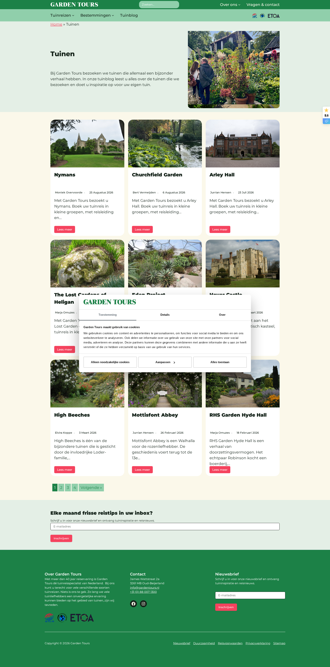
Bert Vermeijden (144, 192)
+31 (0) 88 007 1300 (143, 592)
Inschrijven (61, 538)
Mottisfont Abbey (155, 415)
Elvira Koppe (63, 432)
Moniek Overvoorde (68, 192)
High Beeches (72, 415)
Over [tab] (222, 314)
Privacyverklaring (258, 643)
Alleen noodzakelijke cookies (110, 362)
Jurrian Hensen (220, 192)
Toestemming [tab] (108, 314)
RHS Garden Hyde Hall (238, 415)
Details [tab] (165, 314)
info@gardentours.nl (144, 587)
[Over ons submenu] (239, 4)
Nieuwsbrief (181, 643)
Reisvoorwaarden (230, 643)
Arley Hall (222, 175)
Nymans (64, 175)
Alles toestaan (219, 362)
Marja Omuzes (64, 312)
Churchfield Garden (157, 175)
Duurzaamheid (204, 643)
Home (56, 24)
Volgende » (91, 487)
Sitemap (279, 643)
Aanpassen (162, 362)
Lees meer (64, 229)
